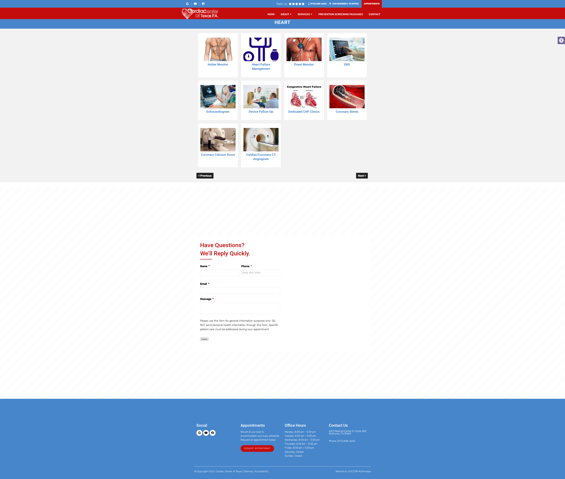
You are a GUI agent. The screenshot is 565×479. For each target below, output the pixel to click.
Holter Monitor (218, 64)
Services (304, 14)
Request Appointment (257, 448)
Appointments (372, 3)
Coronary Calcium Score (218, 154)
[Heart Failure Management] (261, 50)
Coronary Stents (347, 111)
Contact (374, 14)
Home (271, 14)
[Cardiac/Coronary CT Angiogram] (261, 140)
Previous (206, 175)
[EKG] (347, 50)
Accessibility (262, 471)
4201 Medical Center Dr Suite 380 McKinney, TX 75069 (347, 432)
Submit (204, 339)
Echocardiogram (217, 111)
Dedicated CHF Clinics (304, 111)
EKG (347, 64)
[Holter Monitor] (218, 50)
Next (361, 175)
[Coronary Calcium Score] (218, 140)
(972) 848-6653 (318, 3)
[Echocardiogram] (218, 97)
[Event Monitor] (304, 50)
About (285, 14)
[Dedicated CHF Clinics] (304, 97)
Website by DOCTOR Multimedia (353, 471)
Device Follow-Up (261, 111)
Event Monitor (304, 64)
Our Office (345, 3)
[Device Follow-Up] (261, 97)
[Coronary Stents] (347, 97)
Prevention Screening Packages (340, 14)
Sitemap (248, 471)
